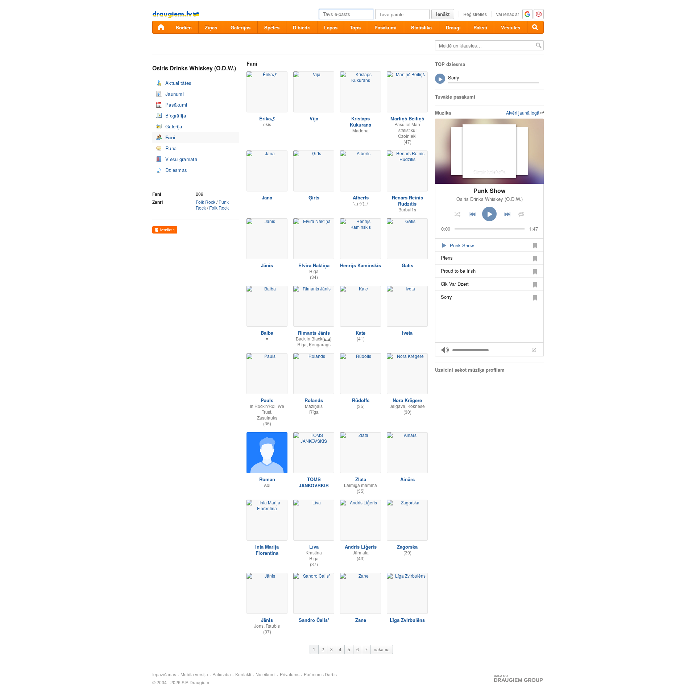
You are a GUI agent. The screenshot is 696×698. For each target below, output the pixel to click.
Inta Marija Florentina (267, 549)
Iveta (407, 332)
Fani (170, 137)
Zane (360, 619)
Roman (267, 479)
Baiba (267, 332)
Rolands (313, 400)
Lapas (330, 27)
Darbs (331, 674)
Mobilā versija (194, 674)
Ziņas (211, 27)
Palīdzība (221, 674)
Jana (267, 197)
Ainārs (407, 479)
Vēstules (510, 27)
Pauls (267, 400)
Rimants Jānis (314, 332)
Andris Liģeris (361, 546)
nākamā (382, 649)
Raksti (480, 27)
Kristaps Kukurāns (360, 121)
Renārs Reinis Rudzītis (407, 200)
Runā (171, 148)
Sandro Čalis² (314, 619)
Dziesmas (176, 169)
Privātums (289, 674)
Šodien (184, 27)
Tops (355, 27)
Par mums (314, 674)
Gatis (407, 265)
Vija (314, 118)
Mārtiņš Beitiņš (407, 118)
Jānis (267, 265)
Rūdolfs (360, 400)
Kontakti (243, 674)
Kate (360, 332)
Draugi (453, 27)
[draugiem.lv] (160, 27)
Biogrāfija (175, 115)
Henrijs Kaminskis (360, 265)
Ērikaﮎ (267, 118)
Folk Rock (205, 202)
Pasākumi (385, 27)
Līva (314, 546)
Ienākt (443, 14)
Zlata (360, 479)
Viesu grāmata (181, 159)
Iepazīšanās (164, 674)
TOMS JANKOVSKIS (314, 482)
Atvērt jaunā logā (522, 113)
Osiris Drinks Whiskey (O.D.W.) (489, 198)
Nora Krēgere (407, 400)
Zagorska (407, 546)
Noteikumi (266, 674)
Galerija (173, 126)
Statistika (421, 27)
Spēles (271, 27)
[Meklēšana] (535, 27)
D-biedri (302, 27)
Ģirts (313, 197)
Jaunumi (174, 93)
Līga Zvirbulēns (407, 619)
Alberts (361, 197)
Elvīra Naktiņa (314, 265)
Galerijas (240, 27)
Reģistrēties (475, 14)
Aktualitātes (178, 82)
